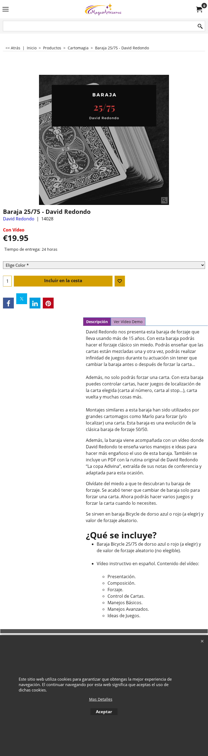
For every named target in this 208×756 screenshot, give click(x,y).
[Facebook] (8, 303)
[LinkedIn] (35, 303)
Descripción (97, 321)
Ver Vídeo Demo (128, 321)
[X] (21, 298)
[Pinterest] (48, 303)
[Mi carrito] (199, 9)
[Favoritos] (120, 281)
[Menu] (5, 9)
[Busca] (200, 26)
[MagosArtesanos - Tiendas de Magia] (103, 9)
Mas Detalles (100, 699)
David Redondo (18, 219)
